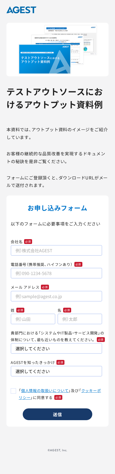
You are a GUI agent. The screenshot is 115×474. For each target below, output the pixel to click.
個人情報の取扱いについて (45, 390)
